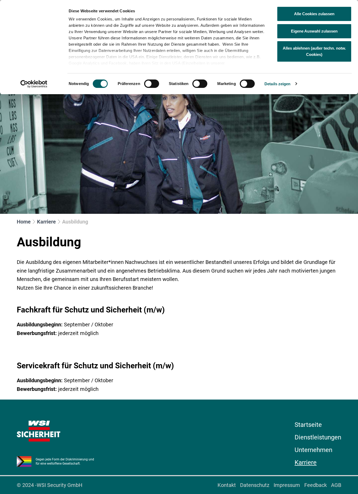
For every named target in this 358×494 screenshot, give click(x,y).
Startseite (308, 424)
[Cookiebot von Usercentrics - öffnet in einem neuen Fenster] (34, 84)
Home (24, 222)
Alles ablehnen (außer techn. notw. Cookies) (314, 51)
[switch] (151, 83)
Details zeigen (277, 84)
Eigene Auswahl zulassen (314, 31)
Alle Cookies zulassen (314, 14)
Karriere (46, 222)
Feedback (315, 485)
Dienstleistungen (318, 437)
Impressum (287, 485)
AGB (336, 485)
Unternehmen (313, 450)
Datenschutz (254, 485)
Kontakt (227, 485)
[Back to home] (38, 431)
